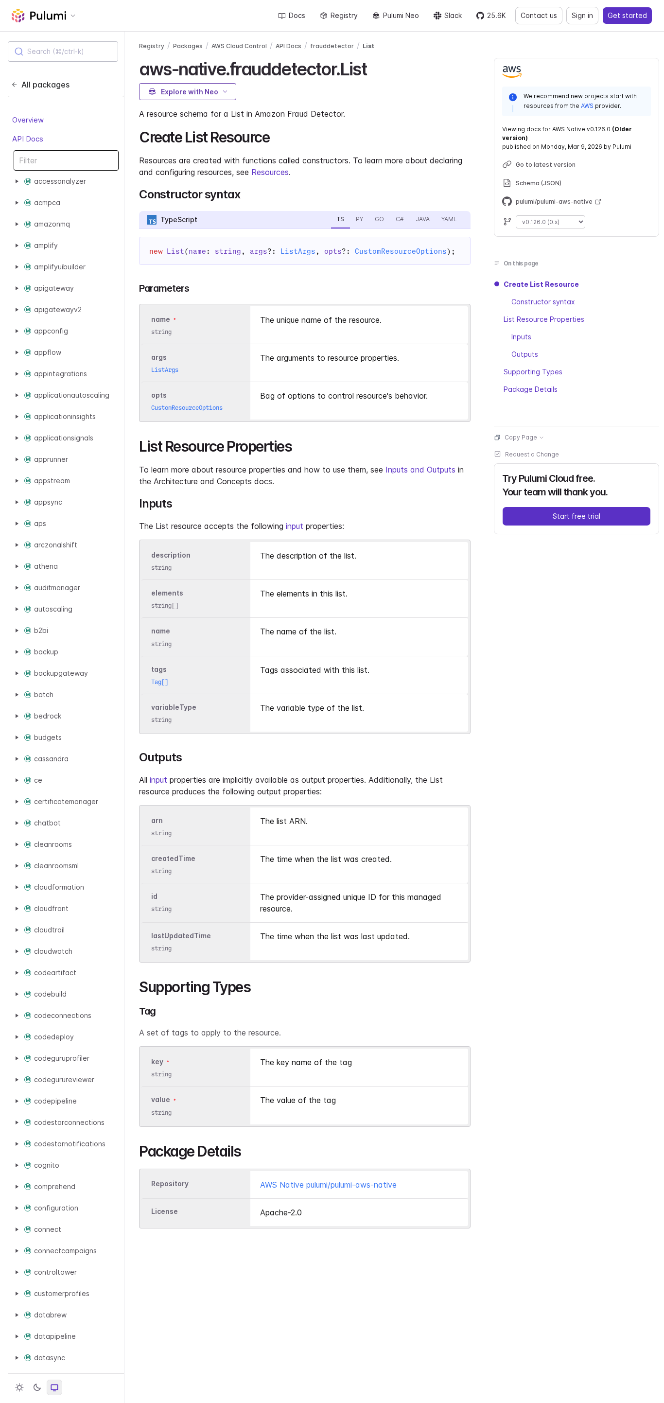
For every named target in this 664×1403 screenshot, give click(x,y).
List (368, 46)
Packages (188, 46)
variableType (173, 707)
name (160, 631)
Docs (297, 15)
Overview (28, 120)
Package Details (531, 389)
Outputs (524, 354)
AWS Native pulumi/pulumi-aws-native (328, 1185)
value (160, 1100)
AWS (587, 105)
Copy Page (521, 437)
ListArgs (297, 251)
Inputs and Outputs (420, 469)
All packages (45, 84)
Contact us (539, 15)
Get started (627, 15)
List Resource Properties (544, 319)
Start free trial (576, 516)
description (171, 555)
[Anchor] (375, 67)
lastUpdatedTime (181, 935)
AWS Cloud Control (239, 46)
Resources (270, 172)
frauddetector (332, 46)
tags (159, 669)
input (294, 526)
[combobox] (63, 51)
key (157, 1061)
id (154, 896)
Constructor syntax (543, 302)
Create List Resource (541, 284)
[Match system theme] (54, 1387)
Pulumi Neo (401, 15)
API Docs (27, 138)
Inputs (521, 337)
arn (157, 820)
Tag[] (159, 682)
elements (167, 593)
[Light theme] (19, 1387)
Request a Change (532, 454)
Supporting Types (533, 372)
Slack (453, 15)
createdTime (173, 858)
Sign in (582, 15)
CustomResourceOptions (401, 251)
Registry (344, 15)
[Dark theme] (37, 1387)
